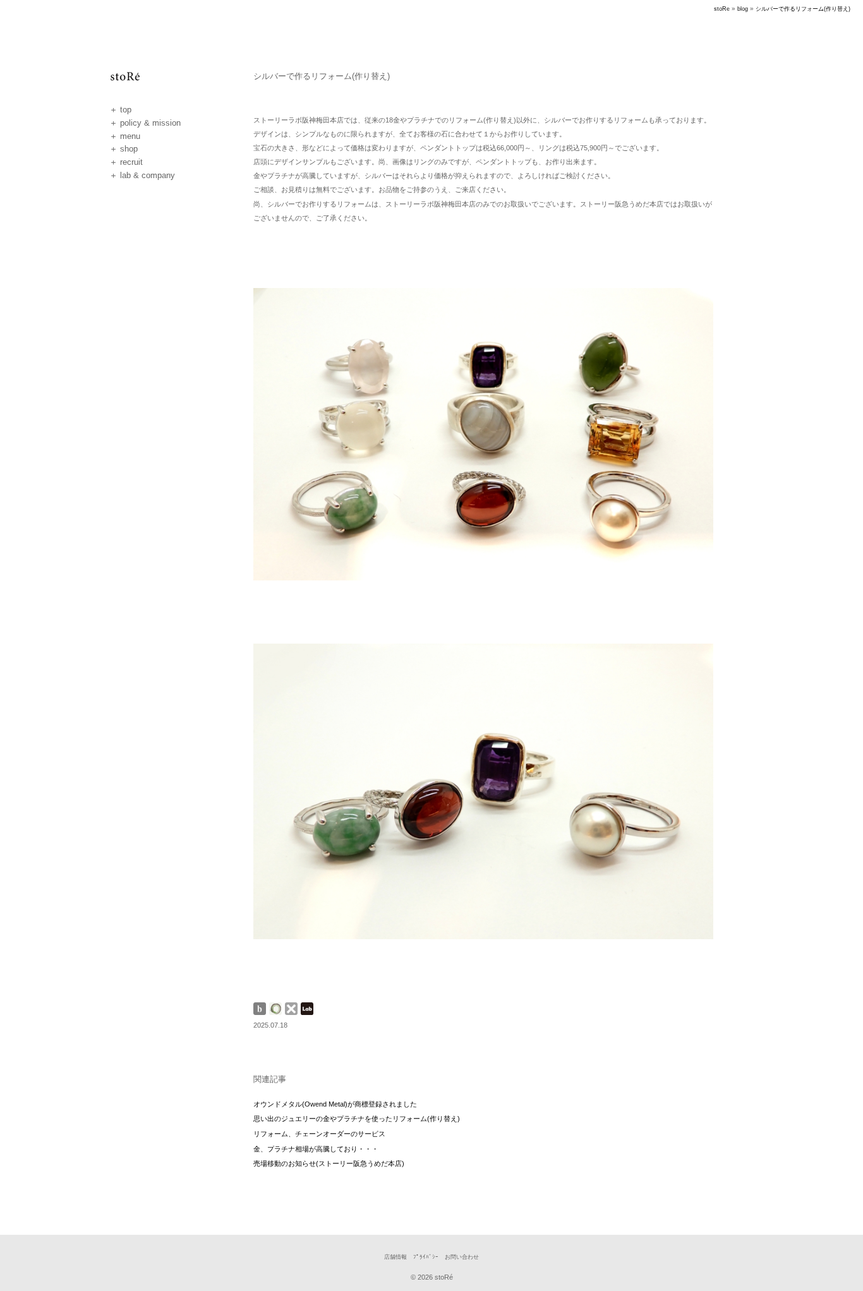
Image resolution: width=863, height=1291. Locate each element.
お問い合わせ (462, 1257)
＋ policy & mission (145, 123)
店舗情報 (395, 1257)
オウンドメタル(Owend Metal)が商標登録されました (335, 1104)
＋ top (120, 109)
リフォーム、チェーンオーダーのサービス (319, 1134)
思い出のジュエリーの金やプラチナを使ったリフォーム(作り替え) (356, 1118)
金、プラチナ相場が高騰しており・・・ (315, 1149)
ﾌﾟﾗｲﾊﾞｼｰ (425, 1257)
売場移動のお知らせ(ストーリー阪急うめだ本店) (328, 1163)
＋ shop (123, 148)
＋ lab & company (142, 175)
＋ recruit (126, 162)
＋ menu (124, 136)
